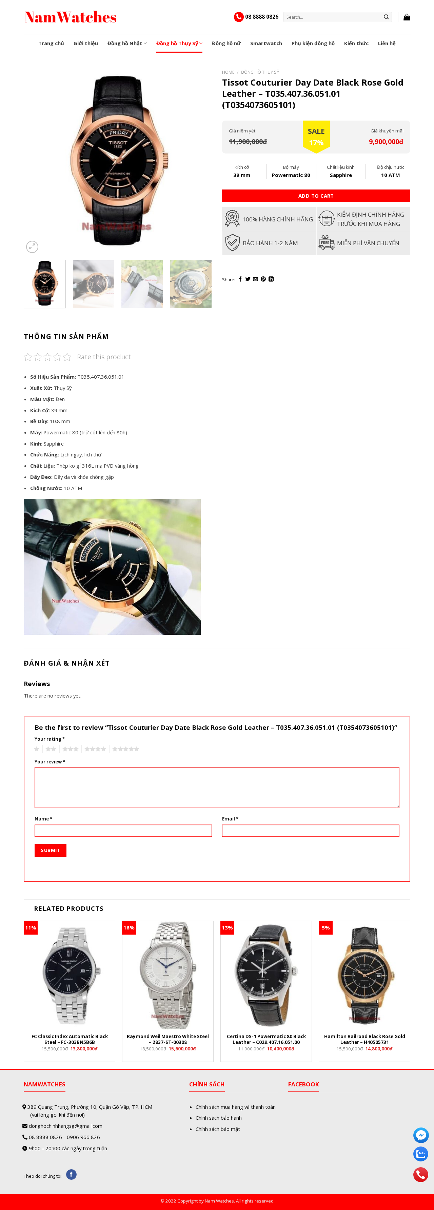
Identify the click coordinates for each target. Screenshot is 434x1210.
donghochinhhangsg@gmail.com (65, 1125)
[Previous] (36, 160)
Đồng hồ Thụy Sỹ (177, 43)
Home (228, 72)
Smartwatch (266, 43)
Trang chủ (51, 43)
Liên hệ (387, 43)
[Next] (200, 160)
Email (230, 819)
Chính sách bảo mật (218, 1128)
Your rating (50, 739)
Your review (50, 762)
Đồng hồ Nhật (124, 43)
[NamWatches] (71, 16)
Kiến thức (356, 43)
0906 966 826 (83, 1137)
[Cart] (406, 17)
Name (43, 819)
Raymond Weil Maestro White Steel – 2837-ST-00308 (168, 1039)
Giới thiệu (86, 43)
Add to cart (316, 195)
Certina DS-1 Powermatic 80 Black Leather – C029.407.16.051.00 (266, 1039)
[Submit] (386, 17)
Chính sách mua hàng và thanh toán (236, 1106)
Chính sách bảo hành (219, 1117)
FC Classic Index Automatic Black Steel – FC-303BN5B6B (70, 1039)
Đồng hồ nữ (226, 43)
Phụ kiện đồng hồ (313, 43)
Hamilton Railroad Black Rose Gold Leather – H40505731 (364, 1039)
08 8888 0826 (261, 16)
